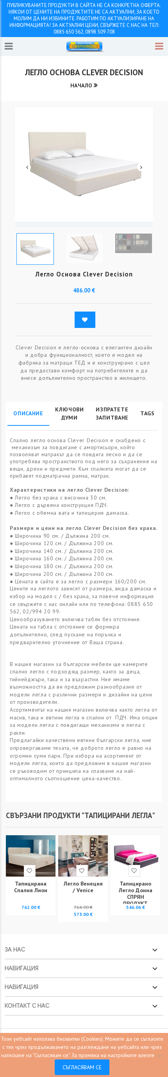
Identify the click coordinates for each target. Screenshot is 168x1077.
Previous (27, 167)
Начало (81, 85)
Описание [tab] (28, 413)
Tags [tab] (147, 413)
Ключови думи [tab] (69, 413)
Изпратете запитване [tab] (112, 413)
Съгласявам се (82, 1067)
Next (141, 167)
